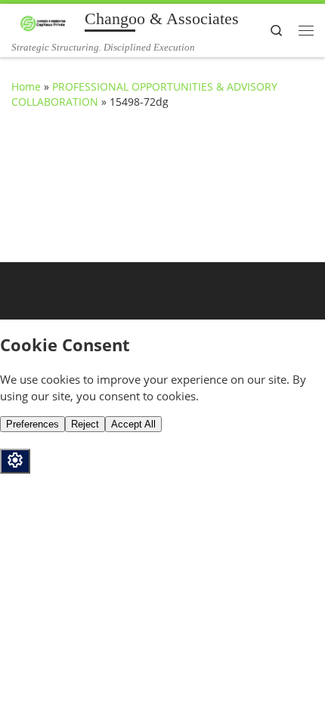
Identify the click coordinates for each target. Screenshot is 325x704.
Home (26, 86)
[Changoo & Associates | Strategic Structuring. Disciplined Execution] (45, 22)
